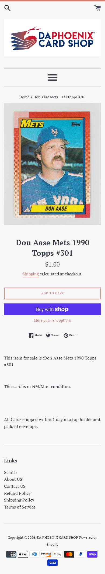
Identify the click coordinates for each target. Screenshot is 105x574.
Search (10, 472)
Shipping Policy (19, 500)
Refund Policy (17, 493)
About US (13, 479)
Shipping (31, 273)
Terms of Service (20, 507)
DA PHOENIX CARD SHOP (57, 537)
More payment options (52, 320)
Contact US (15, 486)
